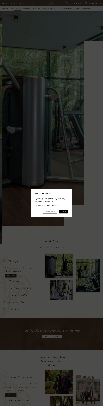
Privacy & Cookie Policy (44, 205)
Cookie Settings (50, 212)
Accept (64, 212)
